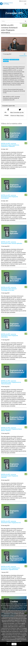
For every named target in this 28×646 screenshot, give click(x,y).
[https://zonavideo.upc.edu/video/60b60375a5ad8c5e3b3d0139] (14, 556)
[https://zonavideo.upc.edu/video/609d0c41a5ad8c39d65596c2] (14, 277)
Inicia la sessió (23, 1)
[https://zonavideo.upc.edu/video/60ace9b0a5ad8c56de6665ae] (14, 511)
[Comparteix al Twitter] (20, 110)
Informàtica (6, 61)
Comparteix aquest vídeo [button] (8, 105)
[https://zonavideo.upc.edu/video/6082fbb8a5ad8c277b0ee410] (14, 185)
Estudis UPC (6, 59)
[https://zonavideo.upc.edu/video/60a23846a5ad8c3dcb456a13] (14, 324)
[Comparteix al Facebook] (8, 110)
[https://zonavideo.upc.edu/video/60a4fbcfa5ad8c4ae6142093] (14, 417)
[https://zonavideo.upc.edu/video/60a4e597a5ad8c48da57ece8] (14, 371)
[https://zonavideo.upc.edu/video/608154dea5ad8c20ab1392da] (14, 133)
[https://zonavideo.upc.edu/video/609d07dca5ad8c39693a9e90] (14, 232)
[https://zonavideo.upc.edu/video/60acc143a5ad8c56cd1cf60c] (14, 464)
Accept (14, 644)
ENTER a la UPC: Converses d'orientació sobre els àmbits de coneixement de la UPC (11, 98)
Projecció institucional (14, 59)
